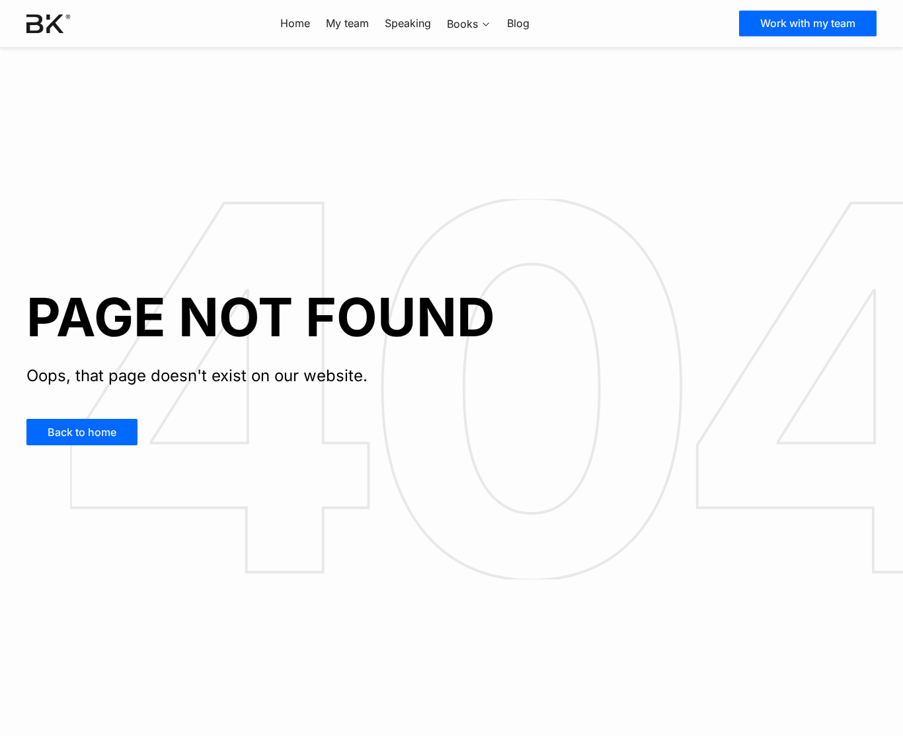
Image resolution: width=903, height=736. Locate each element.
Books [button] (462, 23)
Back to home (82, 432)
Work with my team (807, 23)
